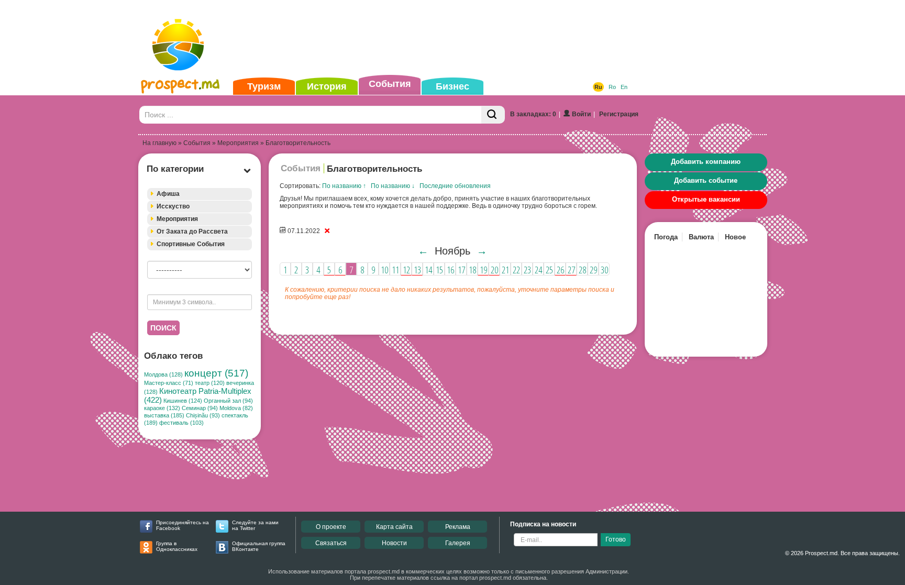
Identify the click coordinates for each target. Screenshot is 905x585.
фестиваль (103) (181, 423)
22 (516, 269)
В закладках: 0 (533, 114)
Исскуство (173, 206)
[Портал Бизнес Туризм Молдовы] (180, 55)
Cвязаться (331, 543)
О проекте (331, 527)
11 (395, 269)
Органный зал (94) (228, 401)
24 (538, 269)
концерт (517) (216, 373)
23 (527, 269)
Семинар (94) (200, 408)
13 (417, 269)
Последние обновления (455, 186)
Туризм (264, 86)
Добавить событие (705, 180)
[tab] (199, 194)
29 (593, 269)
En (624, 87)
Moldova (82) (236, 408)
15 (439, 269)
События (390, 84)
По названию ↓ (393, 186)
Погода (666, 237)
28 (582, 269)
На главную (159, 143)
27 (571, 269)
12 (406, 269)
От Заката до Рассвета (192, 231)
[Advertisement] (436, 38)
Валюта (701, 237)
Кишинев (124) (182, 401)
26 (560, 269)
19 (483, 269)
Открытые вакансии (706, 199)
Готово (615, 539)
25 (549, 269)
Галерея (457, 543)
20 (494, 269)
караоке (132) (162, 408)
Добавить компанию (706, 161)
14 (428, 269)
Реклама (457, 527)
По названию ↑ (344, 186)
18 (472, 269)
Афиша (168, 193)
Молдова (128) (163, 374)
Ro (612, 87)
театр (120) (210, 383)
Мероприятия (238, 143)
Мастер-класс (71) (168, 383)
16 (450, 269)
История (327, 86)
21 (505, 269)
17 (461, 269)
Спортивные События (191, 244)
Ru (598, 87)
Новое (735, 237)
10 (384, 269)
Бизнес (452, 86)
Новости (394, 543)
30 (604, 269)
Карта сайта (394, 527)
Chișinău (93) (203, 415)
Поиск (163, 328)
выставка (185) (164, 415)
